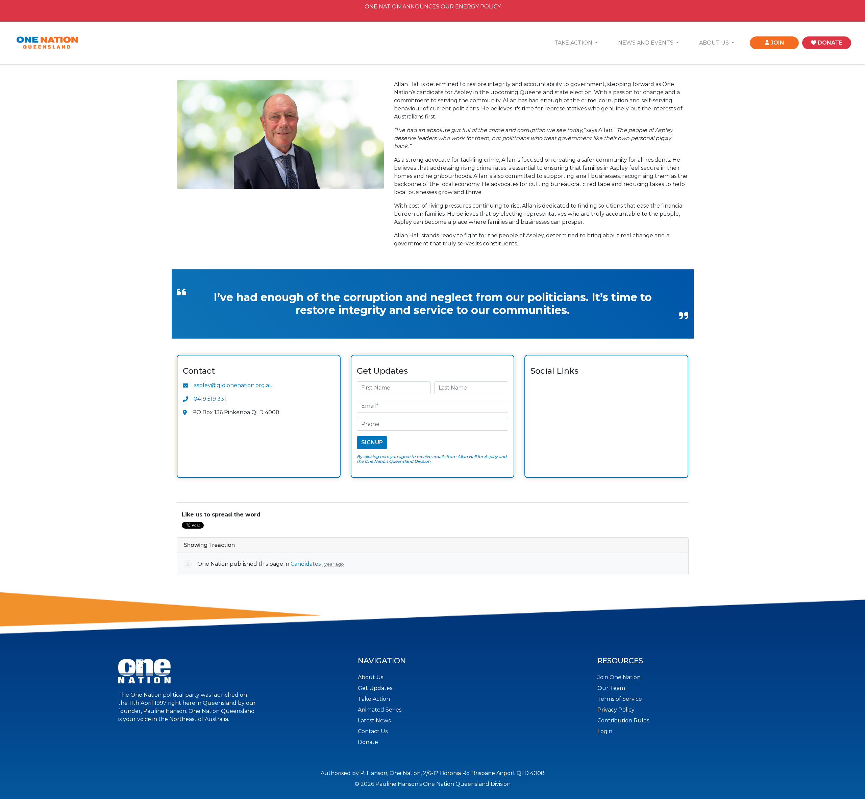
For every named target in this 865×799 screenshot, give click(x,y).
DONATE (829, 42)
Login (604, 731)
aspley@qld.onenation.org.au (233, 385)
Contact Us (373, 731)
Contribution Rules (623, 720)
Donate (368, 742)
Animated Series (379, 710)
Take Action (374, 699)
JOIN (776, 42)
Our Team (611, 688)
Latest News (374, 720)
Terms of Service (619, 699)
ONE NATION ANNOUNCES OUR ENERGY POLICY (433, 6)
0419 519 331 (210, 399)
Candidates (306, 564)
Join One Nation (619, 677)
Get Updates (375, 688)
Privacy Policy (616, 710)
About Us (370, 677)
